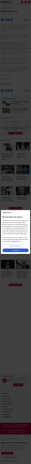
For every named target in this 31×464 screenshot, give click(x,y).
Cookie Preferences (15, 246)
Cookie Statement (16, 241)
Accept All (15, 250)
